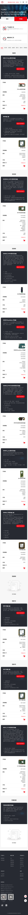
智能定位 (12, 866)
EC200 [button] (5, 47)
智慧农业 (12, 860)
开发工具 (21, 862)
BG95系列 (23, 92)
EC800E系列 (23, 358)
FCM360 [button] (25, 47)
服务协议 (21, 874)
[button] (26, 2)
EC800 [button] (9, 47)
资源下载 (21, 858)
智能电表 (12, 864)
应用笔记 (21, 864)
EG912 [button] (17, 47)
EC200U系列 (23, 215)
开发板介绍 (23, 105)
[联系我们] (25, 900)
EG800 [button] (13, 47)
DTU (11, 858)
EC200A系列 (23, 217)
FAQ (20, 868)
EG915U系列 (23, 702)
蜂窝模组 (2, 858)
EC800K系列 (23, 353)
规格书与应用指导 (20, 69)
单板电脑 (2, 860)
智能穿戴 (12, 862)
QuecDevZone (2, 2)
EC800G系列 (23, 297)
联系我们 (21, 879)
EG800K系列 (23, 356)
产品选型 (2, 874)
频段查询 (2, 875)
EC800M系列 (23, 354)
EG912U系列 (23, 639)
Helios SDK (22, 866)
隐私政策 (21, 875)
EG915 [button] (21, 47)
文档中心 (21, 860)
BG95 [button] (2, 47)
